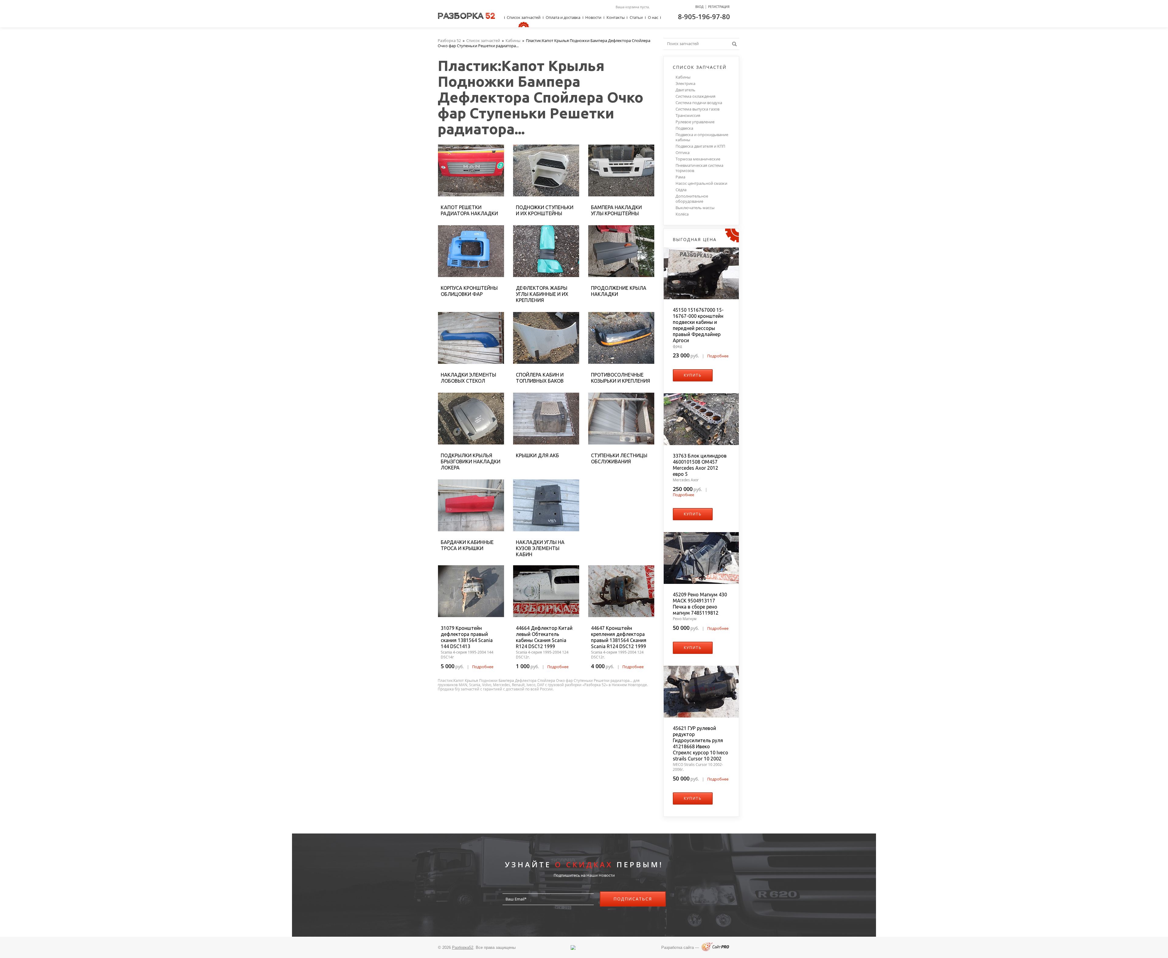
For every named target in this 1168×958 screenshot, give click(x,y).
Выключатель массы (695, 207)
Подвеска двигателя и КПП (700, 146)
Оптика (683, 152)
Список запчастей (524, 17)
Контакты (616, 17)
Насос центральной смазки (701, 183)
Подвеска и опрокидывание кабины (702, 137)
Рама (680, 177)
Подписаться (633, 899)
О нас (653, 17)
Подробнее (482, 666)
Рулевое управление (695, 122)
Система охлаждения (695, 96)
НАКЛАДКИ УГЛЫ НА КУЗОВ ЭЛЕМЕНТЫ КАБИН (540, 548)
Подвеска (684, 128)
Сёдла (681, 189)
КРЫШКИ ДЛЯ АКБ (537, 455)
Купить (693, 375)
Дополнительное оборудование (692, 199)
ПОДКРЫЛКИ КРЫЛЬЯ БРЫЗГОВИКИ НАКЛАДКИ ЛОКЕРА (470, 461)
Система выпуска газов (697, 109)
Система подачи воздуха (699, 102)
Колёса (682, 214)
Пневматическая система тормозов (699, 168)
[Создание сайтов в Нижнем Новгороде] (715, 950)
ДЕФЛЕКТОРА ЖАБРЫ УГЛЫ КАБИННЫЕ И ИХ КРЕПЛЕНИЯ (542, 294)
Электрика (685, 83)
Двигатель (685, 90)
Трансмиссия (688, 115)
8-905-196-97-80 (704, 16)
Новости (593, 17)
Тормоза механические (698, 159)
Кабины (683, 77)
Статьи (636, 17)
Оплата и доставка (563, 17)
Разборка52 (462, 947)
